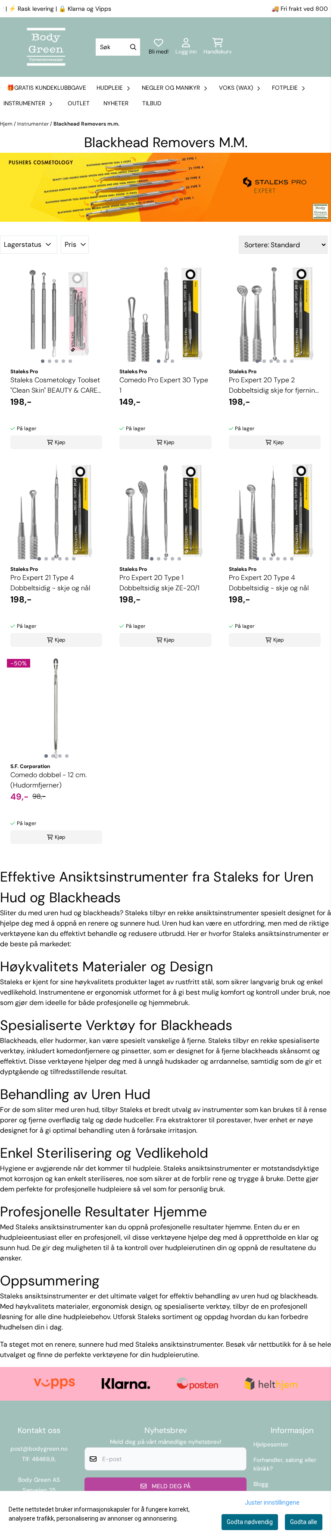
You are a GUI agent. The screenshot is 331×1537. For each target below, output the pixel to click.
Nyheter (115, 103)
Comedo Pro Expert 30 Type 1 (163, 385)
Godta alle (303, 1521)
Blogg (261, 1484)
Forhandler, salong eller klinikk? (284, 1464)
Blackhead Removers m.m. (86, 123)
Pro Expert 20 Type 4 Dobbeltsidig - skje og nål (269, 582)
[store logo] (46, 47)
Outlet (79, 103)
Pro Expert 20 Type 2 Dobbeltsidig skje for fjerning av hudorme (274, 385)
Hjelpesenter (270, 1444)
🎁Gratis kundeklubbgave (46, 87)
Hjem (7, 123)
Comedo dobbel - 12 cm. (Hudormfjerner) (48, 780)
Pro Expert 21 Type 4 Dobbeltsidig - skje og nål (50, 582)
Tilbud (151, 103)
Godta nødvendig (250, 1521)
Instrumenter (33, 123)
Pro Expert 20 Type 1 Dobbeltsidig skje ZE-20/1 (159, 582)
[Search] (133, 47)
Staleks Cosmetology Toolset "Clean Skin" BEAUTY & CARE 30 (55, 385)
